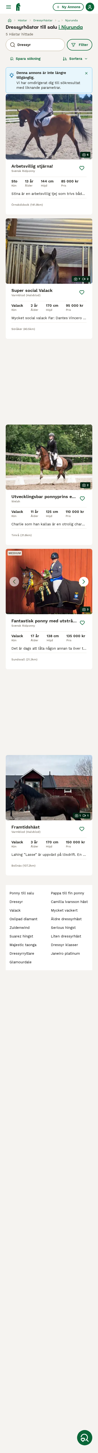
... (59, 20)
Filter (83, 45)
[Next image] (83, 581)
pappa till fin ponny (67, 893)
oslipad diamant (23, 919)
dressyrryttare (22, 953)
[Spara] (82, 168)
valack (15, 910)
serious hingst (63, 927)
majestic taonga (23, 945)
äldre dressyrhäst (66, 919)
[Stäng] (86, 73)
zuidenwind (19, 927)
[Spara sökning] (84, 1437)
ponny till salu (22, 893)
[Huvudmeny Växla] (8, 7)
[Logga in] (90, 7)
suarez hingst (21, 936)
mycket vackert (64, 910)
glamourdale (21, 962)
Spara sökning (28, 59)
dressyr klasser (64, 945)
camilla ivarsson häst (69, 902)
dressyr (16, 902)
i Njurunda (71, 27)
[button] (49, 581)
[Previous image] (14, 581)
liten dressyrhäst (66, 936)
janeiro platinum (65, 953)
